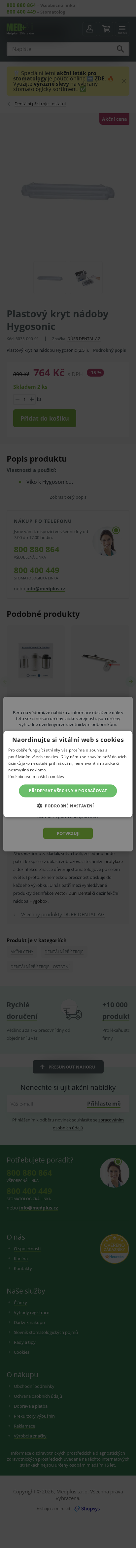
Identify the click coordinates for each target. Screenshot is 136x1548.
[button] (68, 805)
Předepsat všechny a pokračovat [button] (68, 791)
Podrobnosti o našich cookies (36, 776)
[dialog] (68, 774)
